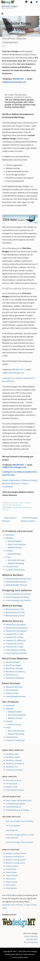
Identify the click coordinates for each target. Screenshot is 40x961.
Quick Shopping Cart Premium (18, 600)
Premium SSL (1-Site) (14, 647)
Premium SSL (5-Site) (14, 643)
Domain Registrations (11, 480)
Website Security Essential (17, 628)
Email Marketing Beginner (15, 803)
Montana (14, 503)
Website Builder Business (16, 582)
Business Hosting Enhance (16, 853)
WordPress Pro (12, 675)
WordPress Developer (15, 678)
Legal (27, 905)
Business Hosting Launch (15, 863)
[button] (4, 14)
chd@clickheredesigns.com (14, 82)
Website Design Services (11, 505)
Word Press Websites (17, 544)
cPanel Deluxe (11, 872)
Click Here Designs (9, 6)
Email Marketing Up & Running (17, 810)
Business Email (12, 693)
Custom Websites (31, 936)
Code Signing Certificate (16, 650)
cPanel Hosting (14, 554)
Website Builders (15, 541)
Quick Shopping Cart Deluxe (17, 597)
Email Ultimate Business (16, 696)
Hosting (9, 550)
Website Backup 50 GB (15, 615)
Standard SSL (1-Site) (14, 634)
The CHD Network (13, 826)
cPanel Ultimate (12, 875)
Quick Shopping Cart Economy (18, 594)
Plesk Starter (11, 879)
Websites (5, 510)
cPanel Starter (11, 869)
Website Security (15, 547)
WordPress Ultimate (14, 668)
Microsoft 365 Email (10, 483)
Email (8, 557)
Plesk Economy (11, 882)
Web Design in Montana (21, 507)
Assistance (10, 535)
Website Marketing (16, 563)
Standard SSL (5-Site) (14, 637)
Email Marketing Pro (13, 807)
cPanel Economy (12, 866)
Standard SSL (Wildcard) (15, 640)
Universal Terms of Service (12, 905)
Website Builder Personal (16, 585)
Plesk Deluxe (11, 885)
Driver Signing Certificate (16, 653)
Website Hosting (29, 480)
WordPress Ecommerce (15, 671)
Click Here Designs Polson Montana (19, 842)
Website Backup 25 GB (15, 612)
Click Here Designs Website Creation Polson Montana (20, 836)
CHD (3, 46)
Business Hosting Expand (15, 860)
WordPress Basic (13, 662)
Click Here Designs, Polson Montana (19, 821)
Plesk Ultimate (11, 888)
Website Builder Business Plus (18, 578)
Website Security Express (16, 631)
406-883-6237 (18, 79)
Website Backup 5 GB (15, 609)
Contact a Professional (15, 569)
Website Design (25, 503)
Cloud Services (12, 566)
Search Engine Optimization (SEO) (18, 800)
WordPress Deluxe (13, 665)
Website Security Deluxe (16, 624)
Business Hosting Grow (15, 856)
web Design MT (12, 830)
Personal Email (12, 690)
